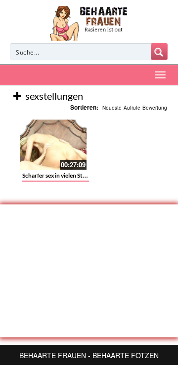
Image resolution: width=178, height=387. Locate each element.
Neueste (112, 107)
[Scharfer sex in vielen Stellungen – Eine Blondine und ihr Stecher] (53, 145)
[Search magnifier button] (159, 51)
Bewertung (154, 107)
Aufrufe (132, 107)
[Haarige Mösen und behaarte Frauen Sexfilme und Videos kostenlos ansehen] (89, 22)
